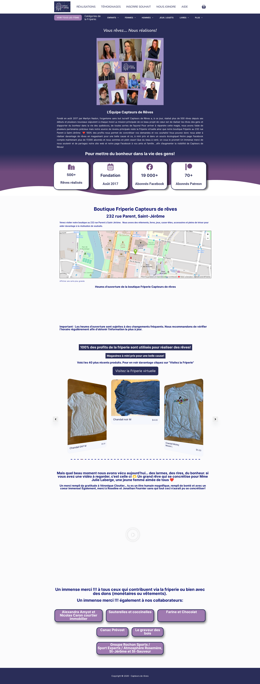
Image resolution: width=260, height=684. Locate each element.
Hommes (146, 17)
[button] (71, 459)
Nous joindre (166, 7)
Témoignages (111, 7)
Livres (183, 17)
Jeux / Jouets (166, 17)
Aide (184, 7)
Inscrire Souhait (138, 7)
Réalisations (86, 7)
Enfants (111, 17)
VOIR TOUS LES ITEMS (68, 17)
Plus (197, 17)
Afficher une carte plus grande (72, 281)
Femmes (129, 17)
